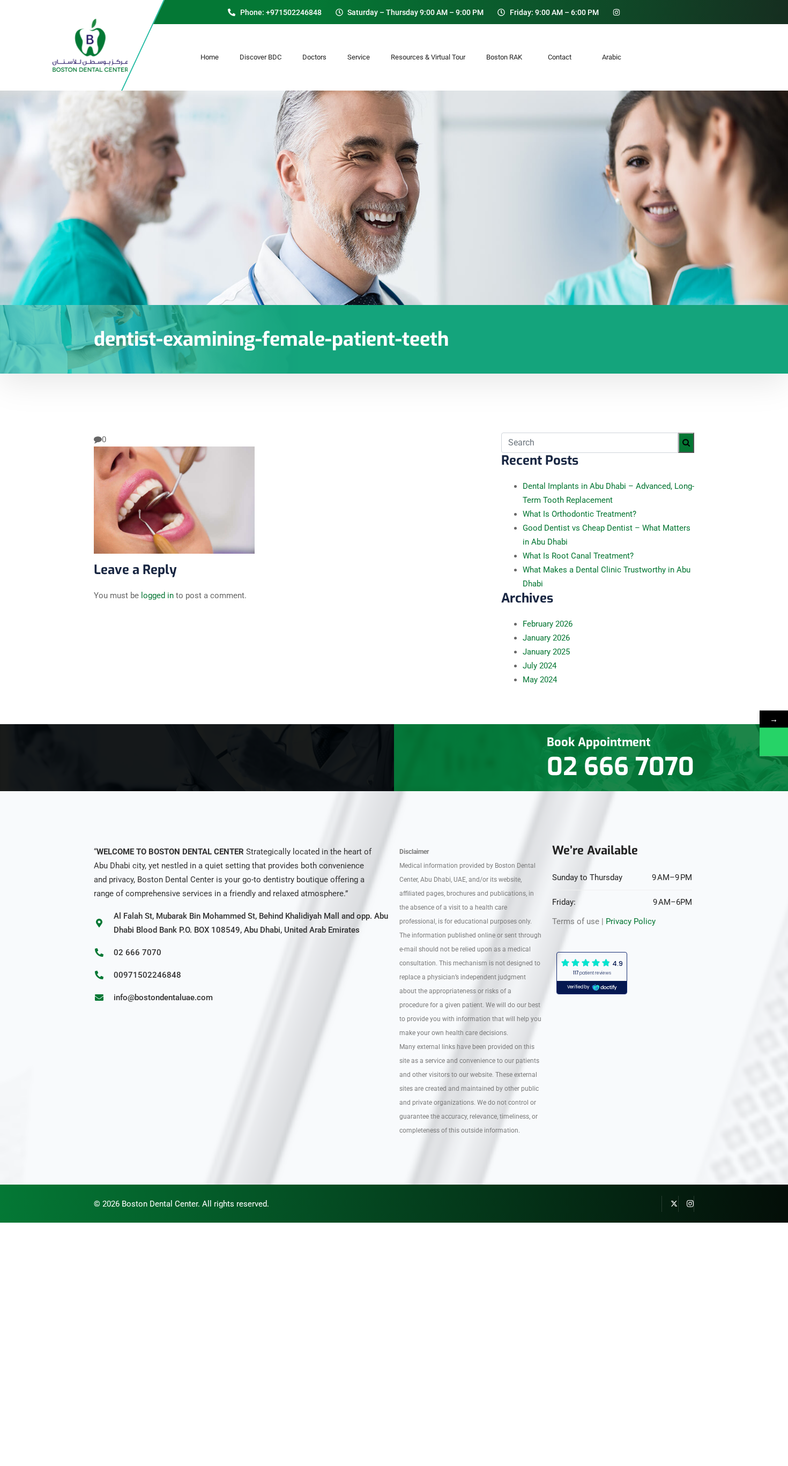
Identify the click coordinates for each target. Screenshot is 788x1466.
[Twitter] (670, 1204)
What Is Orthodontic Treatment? (579, 514)
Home (209, 57)
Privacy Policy (631, 921)
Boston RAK (506, 57)
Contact (564, 57)
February (548, 624)
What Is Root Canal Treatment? (578, 556)
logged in (157, 595)
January (546, 638)
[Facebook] (654, 1204)
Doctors (314, 57)
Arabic (611, 57)
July (539, 666)
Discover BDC (260, 57)
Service (358, 57)
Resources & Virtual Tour (428, 57)
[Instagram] (686, 1204)
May (540, 679)
